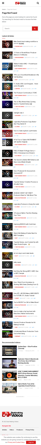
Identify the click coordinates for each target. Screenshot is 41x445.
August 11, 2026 (30, 287)
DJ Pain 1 (17, 126)
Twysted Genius (19, 106)
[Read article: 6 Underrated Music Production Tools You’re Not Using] (7, 334)
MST (16, 79)
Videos (12, 430)
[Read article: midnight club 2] (7, 115)
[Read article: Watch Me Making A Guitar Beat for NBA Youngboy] (7, 236)
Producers (20, 430)
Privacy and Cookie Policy (16, 442)
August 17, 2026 (30, 106)
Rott (16, 256)
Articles (4, 430)
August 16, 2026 (32, 133)
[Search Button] (38, 3)
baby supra (17, 262)
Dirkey (17, 298)
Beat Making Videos (20, 68)
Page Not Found (11, 9)
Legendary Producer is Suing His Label (26, 204)
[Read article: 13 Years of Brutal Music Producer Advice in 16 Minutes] (7, 55)
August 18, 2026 (24, 79)
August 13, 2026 (32, 226)
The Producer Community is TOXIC (25, 93)
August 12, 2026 (24, 256)
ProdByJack (18, 46)
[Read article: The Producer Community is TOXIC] (7, 95)
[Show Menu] (3, 3)
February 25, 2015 (29, 350)
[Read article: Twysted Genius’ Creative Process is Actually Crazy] (7, 184)
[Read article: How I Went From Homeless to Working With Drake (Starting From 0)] (7, 285)
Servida (17, 88)
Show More (20, 396)
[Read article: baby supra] (7, 265)
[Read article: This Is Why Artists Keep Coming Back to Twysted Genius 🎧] (7, 104)
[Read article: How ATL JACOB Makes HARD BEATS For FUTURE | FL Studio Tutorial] (7, 296)
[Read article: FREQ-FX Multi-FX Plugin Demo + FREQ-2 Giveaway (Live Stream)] (7, 153)
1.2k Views (20, 365)
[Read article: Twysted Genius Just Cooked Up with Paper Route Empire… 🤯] (7, 245)
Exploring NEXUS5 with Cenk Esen (25, 224)
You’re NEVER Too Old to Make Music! (26, 302)
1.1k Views (20, 350)
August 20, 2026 (28, 46)
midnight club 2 (19, 113)
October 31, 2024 (28, 388)
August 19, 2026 (30, 57)
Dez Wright (18, 155)
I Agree (31, 442)
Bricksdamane (19, 57)
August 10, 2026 (32, 316)
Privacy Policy (30, 430)
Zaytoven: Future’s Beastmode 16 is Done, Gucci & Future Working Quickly (28, 361)
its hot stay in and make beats (24, 253)
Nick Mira (18, 115)
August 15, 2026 (30, 164)
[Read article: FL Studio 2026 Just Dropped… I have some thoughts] (7, 86)
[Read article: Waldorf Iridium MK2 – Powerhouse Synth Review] (7, 66)
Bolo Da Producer (20, 198)
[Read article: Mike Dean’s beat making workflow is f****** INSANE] (7, 44)
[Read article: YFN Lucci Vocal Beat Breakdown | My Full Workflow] (7, 77)
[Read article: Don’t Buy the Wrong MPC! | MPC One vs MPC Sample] (7, 274)
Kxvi (16, 327)
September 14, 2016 (30, 365)
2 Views (20, 379)
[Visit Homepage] (20, 3)
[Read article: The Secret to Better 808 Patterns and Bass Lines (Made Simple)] (7, 162)
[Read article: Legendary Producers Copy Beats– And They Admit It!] (7, 124)
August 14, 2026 (32, 198)
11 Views (20, 388)
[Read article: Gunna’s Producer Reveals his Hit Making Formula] (7, 325)
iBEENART (17, 336)
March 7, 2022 (27, 379)
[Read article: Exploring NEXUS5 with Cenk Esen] (7, 227)
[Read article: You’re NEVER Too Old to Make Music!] (7, 305)
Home (4, 9)
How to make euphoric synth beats (25, 131)
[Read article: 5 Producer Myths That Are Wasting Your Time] (7, 215)
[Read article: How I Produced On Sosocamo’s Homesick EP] (7, 173)
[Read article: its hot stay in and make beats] (7, 256)
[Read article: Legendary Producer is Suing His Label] (7, 207)
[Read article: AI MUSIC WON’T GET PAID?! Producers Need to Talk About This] (7, 195)
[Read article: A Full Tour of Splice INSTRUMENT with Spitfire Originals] (7, 142)
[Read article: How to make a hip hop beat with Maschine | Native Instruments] (7, 314)
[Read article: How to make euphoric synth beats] (7, 133)
